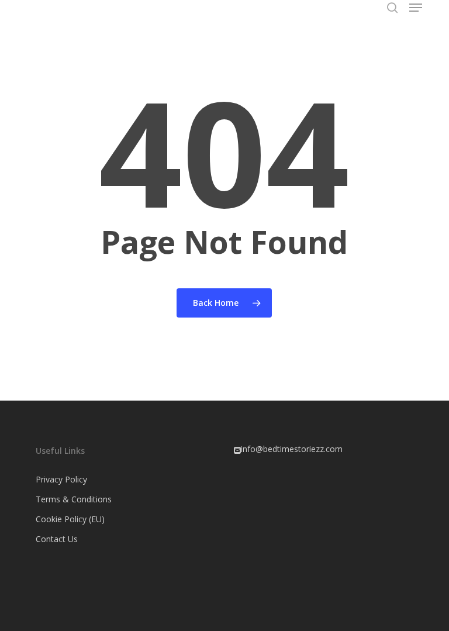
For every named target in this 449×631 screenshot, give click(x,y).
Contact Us (57, 538)
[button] (415, 7)
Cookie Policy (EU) (70, 519)
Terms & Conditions (74, 499)
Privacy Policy (61, 479)
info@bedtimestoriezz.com (292, 448)
